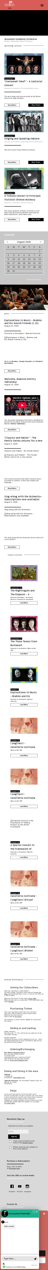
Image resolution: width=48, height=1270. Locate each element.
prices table (32, 998)
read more (12, 105)
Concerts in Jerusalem (12, 88)
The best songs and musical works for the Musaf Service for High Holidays (22, 97)
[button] (44, 1213)
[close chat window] (37, 1211)
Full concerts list (34, 280)
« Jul (7, 241)
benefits (11, 1001)
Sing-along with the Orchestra (31, 141)
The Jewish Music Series (30, 88)
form (5, 994)
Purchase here (14, 1168)
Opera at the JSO (16, 750)
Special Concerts (27, 202)
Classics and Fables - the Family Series (21, 451)
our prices (18, 1016)
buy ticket (36, 105)
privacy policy (28, 1143)
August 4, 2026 (23, 440)
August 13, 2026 (20, 382)
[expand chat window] (34, 1211)
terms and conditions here (19, 1060)
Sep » (41, 241)
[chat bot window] (20, 1239)
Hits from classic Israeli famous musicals (19, 150)
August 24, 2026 (23, 323)
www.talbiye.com (19, 1077)
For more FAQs (9, 1103)
